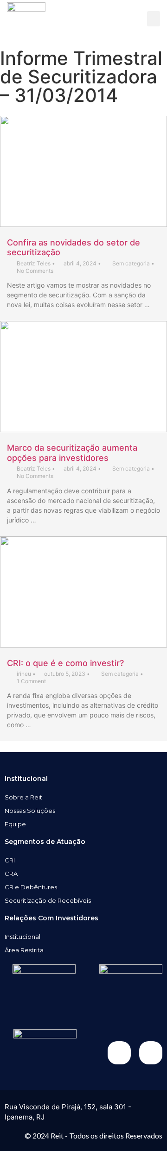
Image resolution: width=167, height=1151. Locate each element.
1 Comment (31, 681)
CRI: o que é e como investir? (65, 663)
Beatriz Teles (34, 263)
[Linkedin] (150, 1052)
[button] (153, 18)
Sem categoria (131, 263)
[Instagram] (119, 1052)
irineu (24, 673)
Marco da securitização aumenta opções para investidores (72, 453)
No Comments (35, 270)
